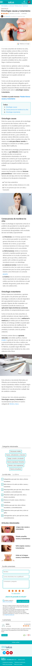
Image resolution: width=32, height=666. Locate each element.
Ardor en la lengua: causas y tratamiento (22, 556)
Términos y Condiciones (19, 662)
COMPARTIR (24, 3)
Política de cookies (18, 664)
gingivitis (5, 274)
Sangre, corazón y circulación (16, 458)
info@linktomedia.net (9, 615)
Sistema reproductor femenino (15, 462)
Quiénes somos (21, 659)
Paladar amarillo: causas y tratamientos (23, 538)
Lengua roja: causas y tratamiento (23, 528)
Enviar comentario (22, 601)
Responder (4, 635)
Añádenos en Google (24, 44)
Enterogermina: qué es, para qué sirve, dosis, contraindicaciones (16, 516)
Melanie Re (7, 16)
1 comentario (24, 13)
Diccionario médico (15, 451)
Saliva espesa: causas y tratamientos (23, 547)
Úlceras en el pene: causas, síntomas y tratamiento (14, 501)
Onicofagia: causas (11, 107)
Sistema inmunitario (15, 469)
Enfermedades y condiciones (7, 6)
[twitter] (4, 652)
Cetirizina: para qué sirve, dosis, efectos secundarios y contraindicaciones (14, 506)
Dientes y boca (18, 6)
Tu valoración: (15, 594)
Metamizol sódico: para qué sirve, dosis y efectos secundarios (15, 496)
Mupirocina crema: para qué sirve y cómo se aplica (16, 511)
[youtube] (7, 652)
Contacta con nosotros (8, 662)
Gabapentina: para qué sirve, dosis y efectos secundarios (16, 480)
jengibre (4, 340)
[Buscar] (30, 2)
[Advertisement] (16, 426)
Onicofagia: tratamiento (13, 112)
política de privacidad (7, 602)
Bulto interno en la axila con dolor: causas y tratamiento (16, 485)
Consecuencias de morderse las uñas (17, 109)
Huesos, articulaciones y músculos (15, 455)
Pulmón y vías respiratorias (15, 465)
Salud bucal (25, 6)
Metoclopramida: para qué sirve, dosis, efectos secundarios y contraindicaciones (17, 490)
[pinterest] (11, 652)
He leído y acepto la (8, 601)
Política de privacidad (7, 664)
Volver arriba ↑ (16, 642)
